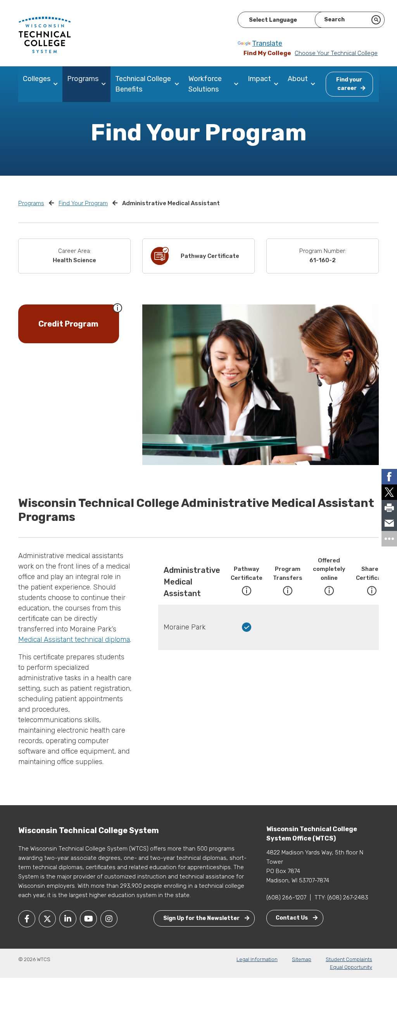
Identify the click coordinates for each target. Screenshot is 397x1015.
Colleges (36, 78)
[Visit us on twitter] (47, 918)
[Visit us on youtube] (88, 918)
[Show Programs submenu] (105, 84)
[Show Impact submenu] (278, 84)
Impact (259, 78)
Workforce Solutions (205, 83)
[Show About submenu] (314, 84)
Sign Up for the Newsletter (202, 918)
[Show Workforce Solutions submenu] (238, 84)
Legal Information (257, 959)
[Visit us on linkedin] (67, 918)
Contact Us (292, 918)
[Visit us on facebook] (26, 918)
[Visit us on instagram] (108, 918)
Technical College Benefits (143, 83)
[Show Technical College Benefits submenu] (178, 84)
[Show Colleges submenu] (57, 84)
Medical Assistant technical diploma (74, 639)
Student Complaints (349, 959)
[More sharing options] (389, 538)
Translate (267, 43)
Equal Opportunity (351, 967)
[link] (389, 476)
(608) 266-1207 (286, 897)
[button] (117, 307)
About (298, 78)
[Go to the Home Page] (44, 34)
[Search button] (376, 19)
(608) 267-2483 (347, 897)
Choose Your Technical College (336, 53)
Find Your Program (83, 203)
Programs (82, 78)
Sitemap (301, 959)
